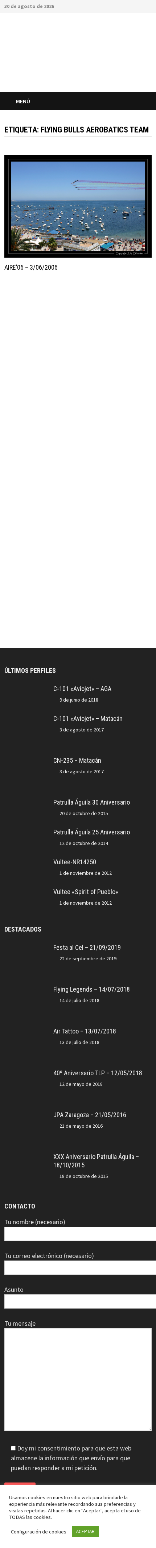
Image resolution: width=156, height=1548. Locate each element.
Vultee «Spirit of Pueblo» (85, 892)
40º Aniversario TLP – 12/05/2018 (97, 1073)
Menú (23, 101)
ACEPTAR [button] (85, 1531)
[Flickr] (148, 5)
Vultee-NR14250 (74, 862)
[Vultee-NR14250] (26, 863)
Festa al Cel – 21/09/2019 (87, 947)
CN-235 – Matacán (77, 760)
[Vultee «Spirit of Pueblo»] (26, 893)
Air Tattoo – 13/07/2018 (84, 1031)
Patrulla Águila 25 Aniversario (91, 832)
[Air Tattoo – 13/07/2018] (26, 1032)
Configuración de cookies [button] (38, 1531)
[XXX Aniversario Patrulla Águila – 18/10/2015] (26, 1158)
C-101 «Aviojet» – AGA (82, 688)
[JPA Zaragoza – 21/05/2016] (26, 1116)
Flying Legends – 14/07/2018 (91, 989)
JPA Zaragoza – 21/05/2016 (89, 1115)
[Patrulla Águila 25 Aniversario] (26, 833)
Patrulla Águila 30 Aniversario (91, 802)
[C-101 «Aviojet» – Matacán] (26, 719)
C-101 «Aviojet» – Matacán (88, 718)
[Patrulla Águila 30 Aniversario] (26, 803)
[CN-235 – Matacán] (26, 761)
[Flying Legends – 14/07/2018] (26, 990)
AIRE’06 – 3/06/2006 (31, 267)
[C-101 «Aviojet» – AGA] (26, 690)
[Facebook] (139, 5)
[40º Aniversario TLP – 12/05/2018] (26, 1074)
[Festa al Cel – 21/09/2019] (26, 948)
